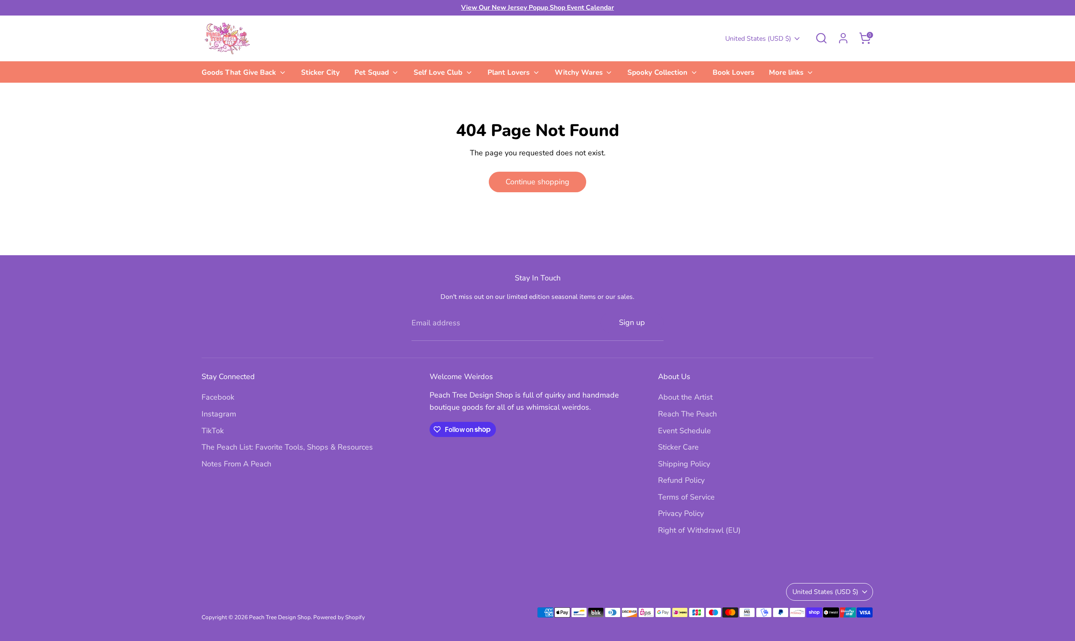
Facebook (218, 397)
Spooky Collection (658, 72)
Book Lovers (733, 72)
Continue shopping (537, 182)
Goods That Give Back (240, 72)
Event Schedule (684, 431)
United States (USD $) (758, 38)
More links (787, 72)
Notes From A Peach (236, 464)
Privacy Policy (681, 513)
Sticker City (320, 72)
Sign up (632, 322)
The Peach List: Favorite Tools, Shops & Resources (287, 447)
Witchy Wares (580, 72)
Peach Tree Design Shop (280, 617)
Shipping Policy (684, 464)
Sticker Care (678, 447)
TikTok (213, 431)
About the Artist (685, 397)
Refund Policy (681, 480)
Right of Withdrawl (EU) (699, 530)
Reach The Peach (687, 414)
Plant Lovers (510, 72)
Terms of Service (686, 497)
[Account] (843, 38)
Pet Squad (372, 72)
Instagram (219, 414)
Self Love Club (439, 72)
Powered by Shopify (339, 617)
